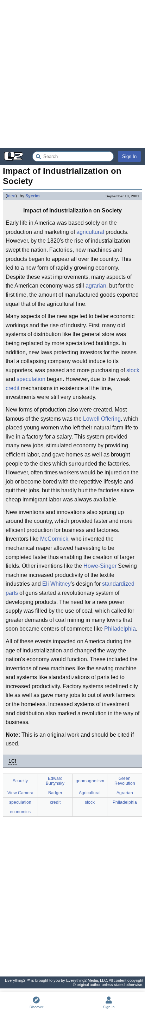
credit (12, 388)
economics (20, 811)
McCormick (54, 539)
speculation (31, 379)
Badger (55, 792)
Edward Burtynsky (55, 781)
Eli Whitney (56, 584)
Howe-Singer (99, 566)
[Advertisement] (72, 74)
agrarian (96, 286)
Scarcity (20, 780)
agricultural (90, 232)
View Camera (20, 792)
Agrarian (124, 792)
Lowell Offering (102, 419)
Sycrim (32, 195)
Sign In (129, 156)
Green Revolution (124, 781)
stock (132, 370)
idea (11, 195)
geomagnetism (90, 780)
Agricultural (90, 792)
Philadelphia (120, 629)
